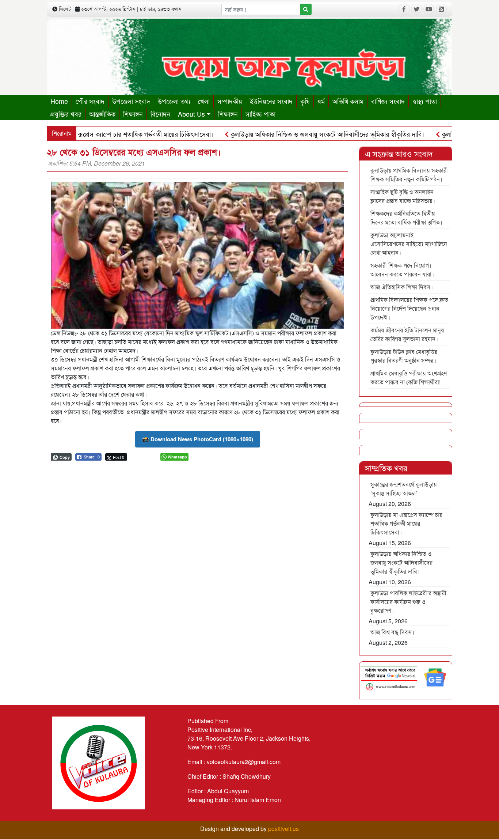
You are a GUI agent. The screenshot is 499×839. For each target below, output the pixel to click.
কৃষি (305, 101)
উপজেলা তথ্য (174, 101)
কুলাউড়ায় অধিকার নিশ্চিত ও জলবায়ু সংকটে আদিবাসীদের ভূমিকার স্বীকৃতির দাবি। (303, 134)
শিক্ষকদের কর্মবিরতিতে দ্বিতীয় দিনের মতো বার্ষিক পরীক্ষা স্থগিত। (406, 217)
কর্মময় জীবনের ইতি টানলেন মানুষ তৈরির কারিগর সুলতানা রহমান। (407, 334)
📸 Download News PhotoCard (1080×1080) (197, 439)
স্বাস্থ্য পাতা (424, 101)
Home (59, 101)
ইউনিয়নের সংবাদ (271, 101)
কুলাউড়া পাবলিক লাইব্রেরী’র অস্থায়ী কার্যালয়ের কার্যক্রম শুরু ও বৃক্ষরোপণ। (408, 602)
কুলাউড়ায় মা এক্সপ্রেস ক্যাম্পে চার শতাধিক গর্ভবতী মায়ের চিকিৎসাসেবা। (102, 134)
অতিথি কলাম (347, 101)
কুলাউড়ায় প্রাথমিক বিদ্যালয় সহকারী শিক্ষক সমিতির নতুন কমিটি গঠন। (409, 174)
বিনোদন (160, 113)
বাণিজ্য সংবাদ (388, 101)
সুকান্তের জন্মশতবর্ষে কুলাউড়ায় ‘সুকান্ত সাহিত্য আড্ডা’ (403, 488)
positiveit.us (283, 828)
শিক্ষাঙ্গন (133, 113)
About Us (191, 113)
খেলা (204, 101)
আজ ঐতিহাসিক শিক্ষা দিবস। (401, 287)
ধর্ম (321, 101)
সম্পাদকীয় (229, 101)
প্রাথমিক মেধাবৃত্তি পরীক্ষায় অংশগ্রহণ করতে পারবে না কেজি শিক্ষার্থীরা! (408, 377)
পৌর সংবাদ (90, 101)
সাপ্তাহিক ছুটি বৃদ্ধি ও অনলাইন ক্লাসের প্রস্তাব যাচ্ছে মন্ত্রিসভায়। (402, 196)
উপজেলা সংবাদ (131, 101)
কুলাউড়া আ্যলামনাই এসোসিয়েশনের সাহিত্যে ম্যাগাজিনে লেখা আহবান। (408, 244)
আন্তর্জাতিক (102, 113)
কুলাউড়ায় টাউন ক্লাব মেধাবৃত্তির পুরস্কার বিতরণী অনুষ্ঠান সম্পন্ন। (403, 355)
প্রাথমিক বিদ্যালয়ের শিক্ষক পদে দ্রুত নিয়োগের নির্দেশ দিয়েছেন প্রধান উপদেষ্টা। (409, 308)
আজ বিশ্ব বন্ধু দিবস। (392, 632)
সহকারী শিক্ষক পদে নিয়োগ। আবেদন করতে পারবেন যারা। (402, 269)
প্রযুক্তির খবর (65, 113)
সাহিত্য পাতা (260, 113)
